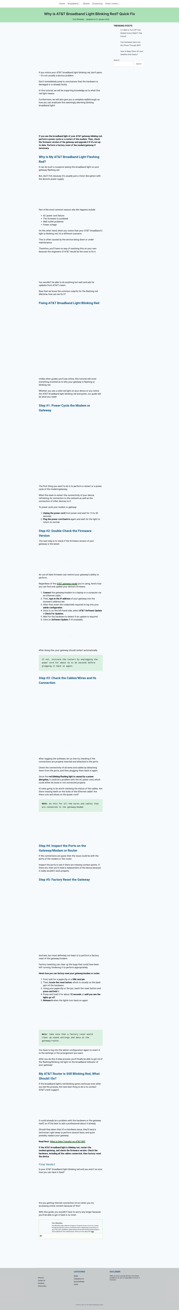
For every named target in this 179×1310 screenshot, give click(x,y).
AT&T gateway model (67, 583)
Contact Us (41, 1280)
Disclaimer (41, 1283)
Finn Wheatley (78, 19)
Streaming (97, 3)
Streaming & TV (79, 1278)
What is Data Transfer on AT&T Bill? (67, 1141)
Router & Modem (79, 1281)
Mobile (86, 3)
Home (62, 3)
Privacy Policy (42, 1286)
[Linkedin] (41, 1236)
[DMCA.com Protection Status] (125, 1289)
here (92, 1231)
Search (116, 60)
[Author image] (71, 19)
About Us (41, 1277)
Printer (76, 1284)
